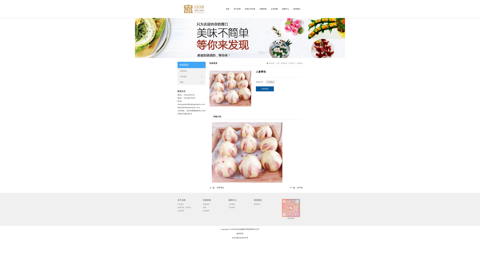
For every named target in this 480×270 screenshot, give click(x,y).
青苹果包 (220, 188)
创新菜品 (183, 71)
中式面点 (292, 63)
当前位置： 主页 (274, 63)
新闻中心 (285, 9)
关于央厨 (237, 9)
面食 (182, 82)
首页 (227, 9)
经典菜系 (263, 9)
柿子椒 (299, 188)
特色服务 (183, 77)
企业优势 (274, 9)
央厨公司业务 (250, 9)
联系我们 (296, 9)
